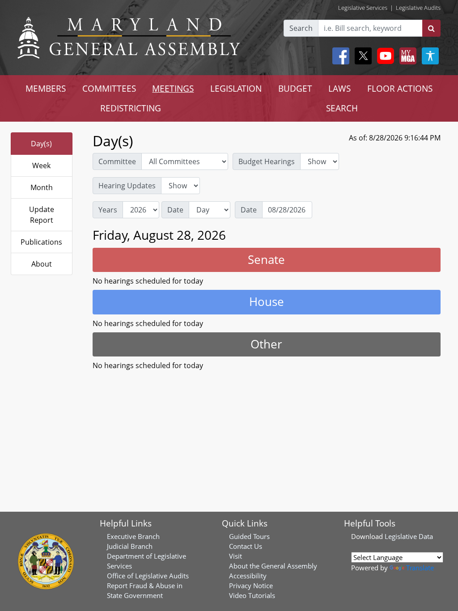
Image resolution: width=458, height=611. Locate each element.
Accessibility (248, 575)
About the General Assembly (273, 565)
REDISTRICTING (130, 108)
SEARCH (342, 108)
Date (175, 210)
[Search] (431, 28)
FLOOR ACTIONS (400, 88)
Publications (41, 242)
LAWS (339, 88)
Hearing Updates (127, 186)
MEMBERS (45, 88)
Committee (117, 161)
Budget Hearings (266, 161)
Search (301, 28)
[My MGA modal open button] (406, 55)
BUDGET (295, 88)
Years (107, 210)
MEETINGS (173, 88)
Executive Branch (133, 536)
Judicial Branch (130, 546)
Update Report (41, 214)
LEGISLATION (236, 88)
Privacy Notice (251, 585)
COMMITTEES (109, 88)
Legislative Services (362, 8)
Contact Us (245, 546)
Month (41, 187)
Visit (235, 556)
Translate (420, 567)
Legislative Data (409, 536)
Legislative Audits (418, 8)
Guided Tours (249, 536)
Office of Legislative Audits (148, 575)
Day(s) (41, 144)
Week (41, 165)
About (41, 264)
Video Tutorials (252, 595)
